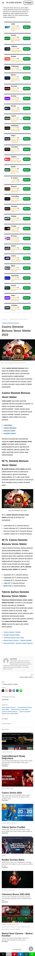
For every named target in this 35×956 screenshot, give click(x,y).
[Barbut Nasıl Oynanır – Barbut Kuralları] (17, 914)
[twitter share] (3, 690)
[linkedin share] (14, 690)
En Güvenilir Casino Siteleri (11, 929)
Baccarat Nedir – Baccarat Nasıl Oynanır (18, 643)
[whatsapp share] (17, 690)
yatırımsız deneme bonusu (10, 711)
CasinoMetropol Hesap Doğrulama (13, 757)
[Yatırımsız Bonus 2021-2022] (17, 879)
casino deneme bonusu (8, 707)
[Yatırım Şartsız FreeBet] (17, 812)
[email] (9, 954)
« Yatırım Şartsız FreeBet (10, 684)
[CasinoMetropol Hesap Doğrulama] (17, 741)
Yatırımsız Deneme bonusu (10, 323)
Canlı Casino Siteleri (23, 926)
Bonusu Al (26, 27)
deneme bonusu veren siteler (19, 709)
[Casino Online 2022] (17, 778)
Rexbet (4, 855)
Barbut (4, 924)
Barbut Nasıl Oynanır (9, 926)
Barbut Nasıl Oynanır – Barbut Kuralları (18, 640)
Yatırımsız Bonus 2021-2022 (14, 638)
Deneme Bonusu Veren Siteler (19, 319)
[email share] (6, 690)
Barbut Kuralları (12, 924)
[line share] (21, 690)
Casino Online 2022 (12, 793)
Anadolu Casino (10, 433)
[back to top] (31, 949)
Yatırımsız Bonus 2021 (9, 890)
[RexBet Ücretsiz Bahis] (17, 845)
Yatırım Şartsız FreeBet (12, 632)
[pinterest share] (10, 690)
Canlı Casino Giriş (7, 788)
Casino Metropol (10, 428)
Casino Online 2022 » (26, 677)
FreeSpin (28, 3)
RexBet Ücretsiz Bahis (12, 635)
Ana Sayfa (5, 319)
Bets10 (6, 586)
